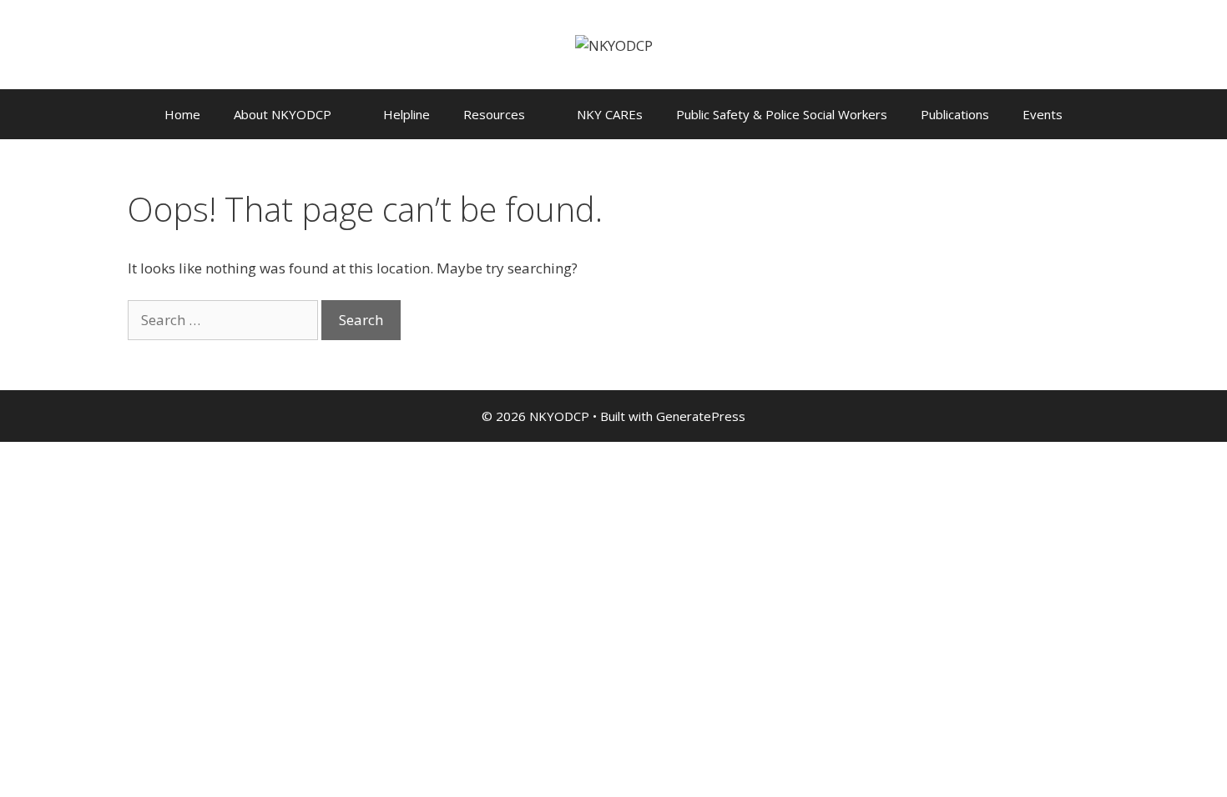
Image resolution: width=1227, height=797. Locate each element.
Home (182, 114)
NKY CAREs (610, 114)
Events (1042, 114)
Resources (494, 114)
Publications (955, 114)
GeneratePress (700, 416)
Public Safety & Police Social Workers (781, 114)
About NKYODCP (282, 114)
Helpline (406, 114)
